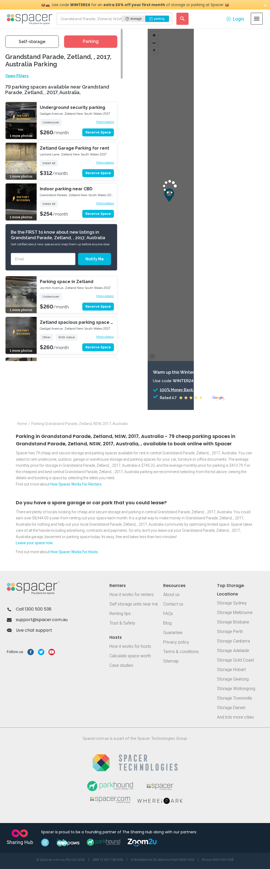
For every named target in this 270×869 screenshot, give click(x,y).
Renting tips (120, 613)
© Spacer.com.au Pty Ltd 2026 (60, 859)
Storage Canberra (233, 641)
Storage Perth (230, 631)
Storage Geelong (233, 679)
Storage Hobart (231, 669)
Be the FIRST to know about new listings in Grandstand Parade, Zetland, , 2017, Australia (58, 235)
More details (105, 122)
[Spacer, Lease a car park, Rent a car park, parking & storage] (30, 18)
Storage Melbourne (235, 612)
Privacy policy (176, 642)
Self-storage (32, 41)
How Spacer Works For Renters (76, 484)
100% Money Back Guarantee (187, 390)
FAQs (168, 613)
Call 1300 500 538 (33, 609)
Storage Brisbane (233, 622)
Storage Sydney (232, 602)
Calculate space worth (130, 655)
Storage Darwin (231, 707)
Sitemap (171, 661)
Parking (91, 41)
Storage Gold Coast (235, 660)
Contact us (173, 604)
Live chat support (34, 630)
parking (159, 19)
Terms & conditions (181, 651)
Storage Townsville (234, 698)
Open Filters (16, 76)
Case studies (121, 665)
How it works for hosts (130, 646)
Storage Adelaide (233, 650)
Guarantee (172, 632)
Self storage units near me (133, 604)
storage (136, 19)
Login (238, 19)
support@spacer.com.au (42, 620)
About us (171, 594)
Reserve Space (98, 132)
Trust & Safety (122, 623)
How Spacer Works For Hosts (74, 552)
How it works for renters (131, 594)
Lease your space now (34, 543)
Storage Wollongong (236, 688)
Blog (167, 623)
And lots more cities (235, 717)
